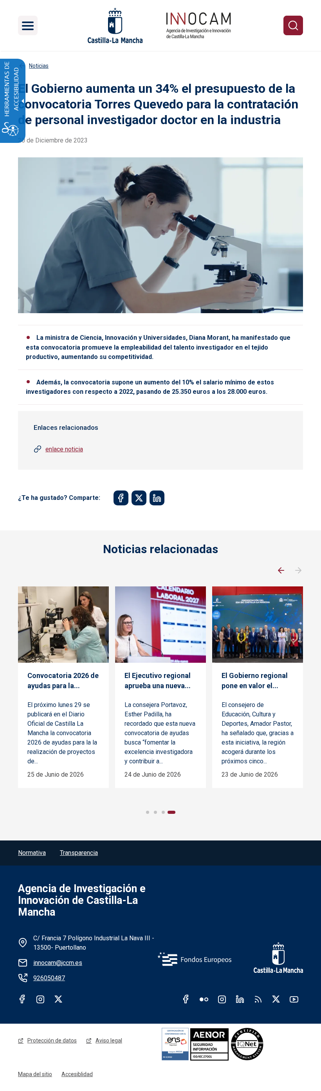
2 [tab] (155, 812)
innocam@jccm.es (57, 963)
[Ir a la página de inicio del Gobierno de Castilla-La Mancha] (114, 25)
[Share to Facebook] (121, 497)
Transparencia (79, 853)
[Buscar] (293, 25)
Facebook (22, 999)
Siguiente (298, 570)
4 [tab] (171, 812)
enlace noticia (64, 449)
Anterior (281, 570)
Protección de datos (52, 1040)
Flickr (204, 999)
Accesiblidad (77, 1074)
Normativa (32, 853)
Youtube (294, 999)
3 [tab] (163, 812)
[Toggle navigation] (28, 25)
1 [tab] (147, 812)
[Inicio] (198, 25)
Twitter (58, 999)
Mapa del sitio (35, 1074)
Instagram (40, 999)
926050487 (49, 978)
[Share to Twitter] (139, 497)
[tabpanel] (63, 687)
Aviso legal (109, 1040)
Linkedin (240, 999)
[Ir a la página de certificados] (231, 1044)
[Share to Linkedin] (157, 497)
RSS (258, 999)
